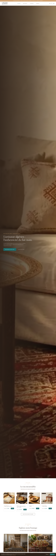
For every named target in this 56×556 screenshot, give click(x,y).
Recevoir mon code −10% (37, 282)
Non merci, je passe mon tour (37, 284)
